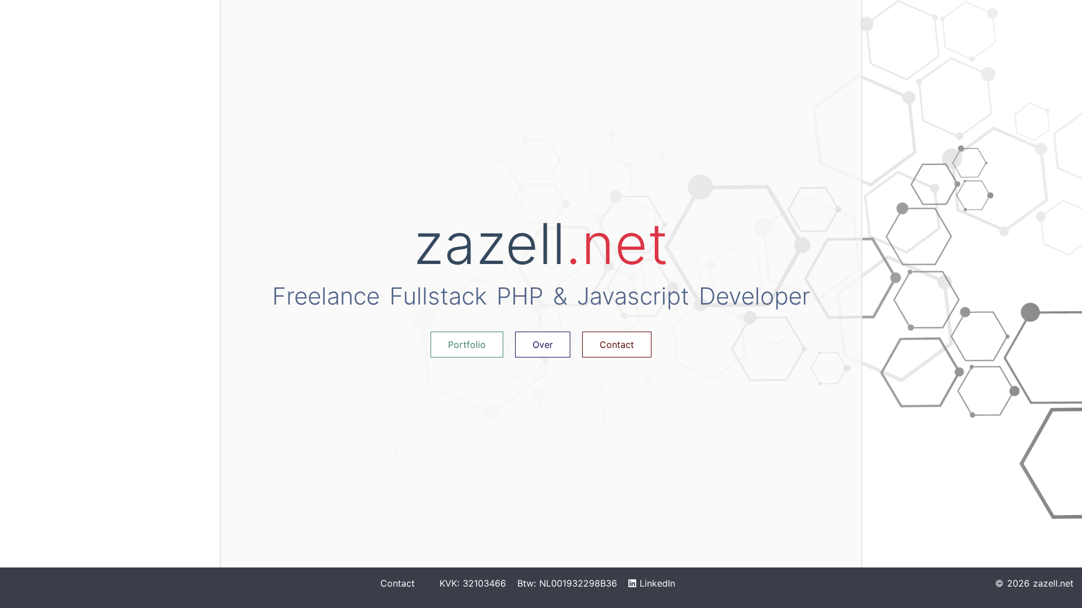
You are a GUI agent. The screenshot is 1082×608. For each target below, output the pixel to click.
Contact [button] (617, 344)
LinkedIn (655, 583)
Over (543, 344)
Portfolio (467, 344)
